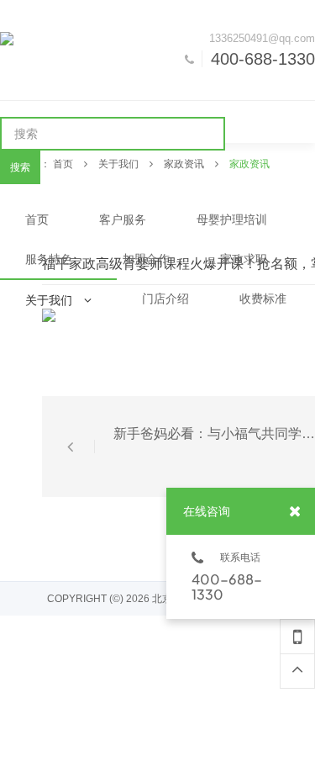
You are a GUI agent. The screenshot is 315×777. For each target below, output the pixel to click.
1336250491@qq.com (262, 38)
